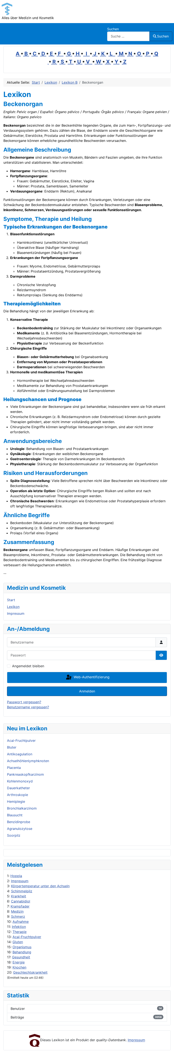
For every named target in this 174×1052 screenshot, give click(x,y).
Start (11, 600)
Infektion (19, 927)
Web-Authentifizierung (91, 677)
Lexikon (13, 607)
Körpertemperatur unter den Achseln (40, 886)
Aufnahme (21, 921)
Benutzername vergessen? (28, 707)
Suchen (113, 29)
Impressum (19, 881)
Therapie (20, 932)
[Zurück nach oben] (167, 1044)
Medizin (17, 911)
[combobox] (128, 36)
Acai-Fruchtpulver (27, 937)
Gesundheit (21, 957)
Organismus (22, 947)
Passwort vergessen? (24, 702)
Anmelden (87, 691)
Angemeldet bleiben (28, 666)
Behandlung (22, 952)
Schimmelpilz (21, 891)
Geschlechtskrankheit (30, 972)
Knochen (19, 967)
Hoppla (16, 876)
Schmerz (18, 916)
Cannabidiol (20, 901)
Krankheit (18, 896)
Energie (19, 962)
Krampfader (20, 906)
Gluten (18, 942)
